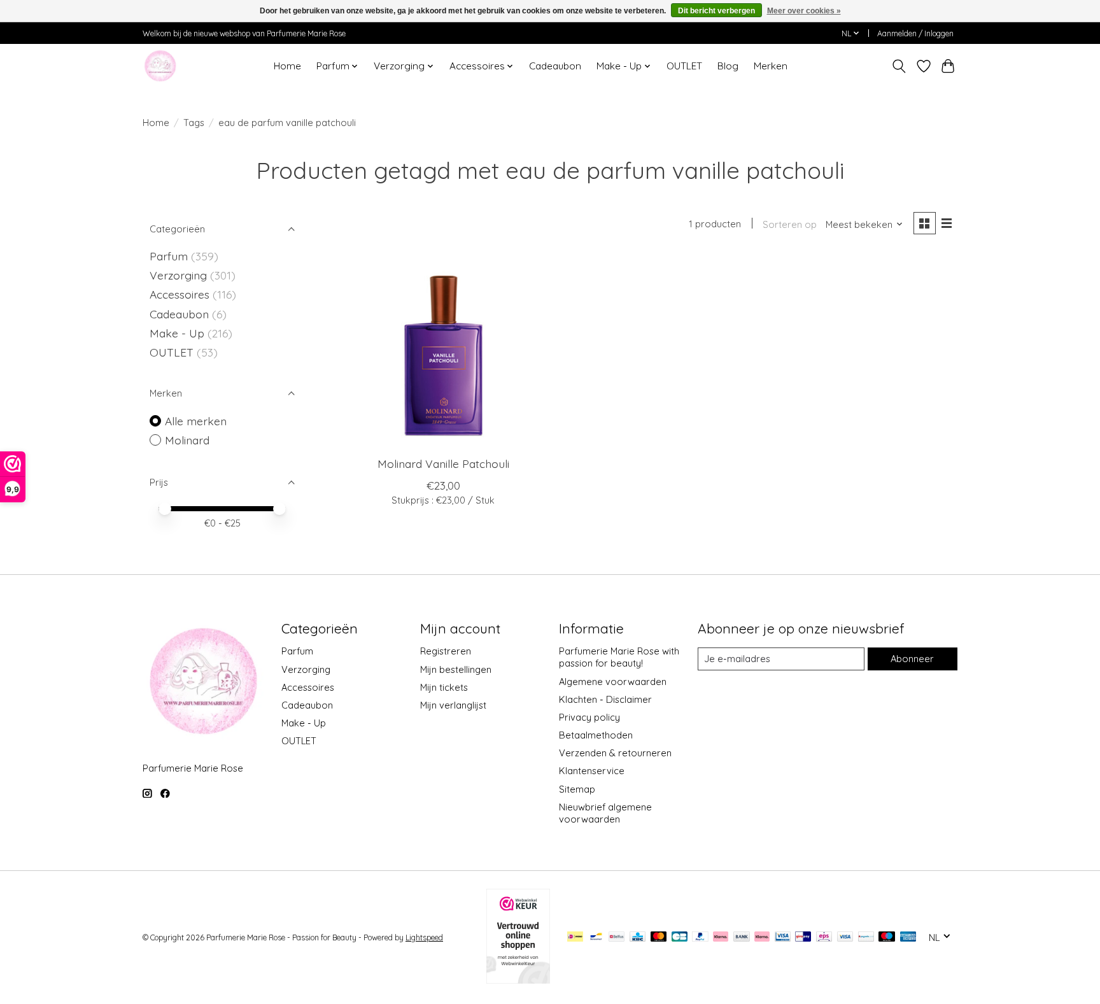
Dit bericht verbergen (716, 10)
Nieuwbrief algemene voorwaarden (605, 813)
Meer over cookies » (804, 10)
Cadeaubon (555, 66)
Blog (727, 66)
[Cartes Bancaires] (680, 937)
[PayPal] (700, 937)
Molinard (187, 440)
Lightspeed (424, 937)
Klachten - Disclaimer (605, 699)
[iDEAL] (575, 937)
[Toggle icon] (899, 66)
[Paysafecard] (866, 937)
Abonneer (912, 659)
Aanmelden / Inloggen (915, 33)
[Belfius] (616, 937)
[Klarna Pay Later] (720, 937)
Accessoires (181, 294)
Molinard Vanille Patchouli (443, 463)
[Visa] (845, 937)
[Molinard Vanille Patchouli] (443, 351)
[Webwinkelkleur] (518, 979)
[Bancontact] (596, 937)
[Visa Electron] (783, 937)
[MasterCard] (659, 937)
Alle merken (196, 421)
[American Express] (908, 937)
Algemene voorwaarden (612, 681)
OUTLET (684, 66)
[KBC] (637, 937)
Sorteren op (790, 224)
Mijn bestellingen (455, 669)
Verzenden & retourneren (615, 753)
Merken (770, 66)
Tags (193, 123)
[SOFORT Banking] (762, 937)
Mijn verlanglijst (453, 705)
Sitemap (577, 789)
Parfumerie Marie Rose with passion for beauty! (619, 657)
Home (287, 66)
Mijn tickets (444, 687)
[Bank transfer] (741, 937)
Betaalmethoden (596, 735)
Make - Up (179, 333)
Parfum (169, 256)
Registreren (445, 651)
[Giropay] (803, 937)
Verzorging (180, 275)
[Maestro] (886, 937)
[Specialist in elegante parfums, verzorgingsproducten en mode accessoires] (160, 65)
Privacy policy (589, 717)
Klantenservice (591, 771)
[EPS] (824, 937)
